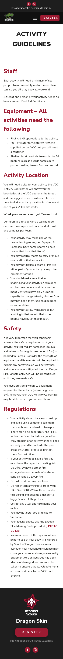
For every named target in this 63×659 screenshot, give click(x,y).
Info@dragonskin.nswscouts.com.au (31, 8)
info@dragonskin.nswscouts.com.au (31, 641)
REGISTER (50, 17)
